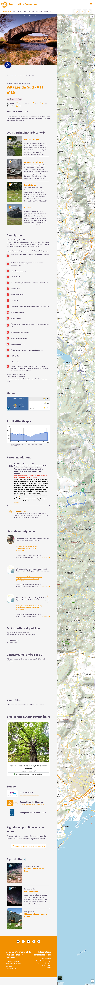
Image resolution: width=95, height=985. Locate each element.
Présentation (7, 11)
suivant (17, 503)
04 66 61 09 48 (20, 550)
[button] (92, 981)
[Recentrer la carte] (59, 17)
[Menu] (91, 4)
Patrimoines (17, 11)
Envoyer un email (11, 968)
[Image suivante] (54, 39)
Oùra (42, 705)
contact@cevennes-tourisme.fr (26, 549)
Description (27, 11)
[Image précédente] (3, 39)
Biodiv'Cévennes (46, 959)
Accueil (11, 76)
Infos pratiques (37, 11)
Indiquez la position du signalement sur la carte (30, 846)
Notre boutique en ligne (43, 961)
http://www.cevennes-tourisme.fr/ (27, 547)
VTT (16, 76)
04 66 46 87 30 (20, 610)
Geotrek (48, 968)
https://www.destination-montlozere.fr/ (29, 577)
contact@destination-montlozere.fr (27, 579)
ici (20, 497)
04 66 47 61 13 (20, 581)
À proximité (47, 11)
